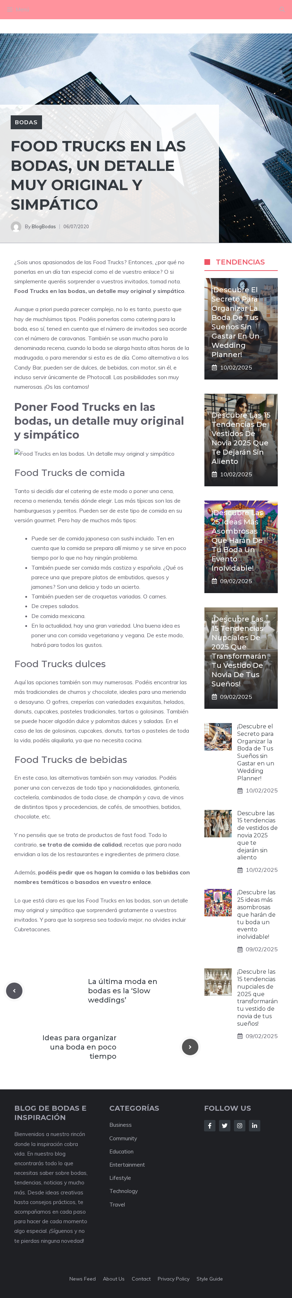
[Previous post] (14, 990)
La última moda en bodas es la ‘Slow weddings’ (122, 990)
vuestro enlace (130, 881)
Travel (117, 1204)
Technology (123, 1191)
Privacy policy (173, 1279)
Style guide (210, 1279)
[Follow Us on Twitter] (224, 1125)
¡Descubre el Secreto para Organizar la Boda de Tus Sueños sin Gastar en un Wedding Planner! (255, 752)
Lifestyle (120, 1177)
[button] (282, 9)
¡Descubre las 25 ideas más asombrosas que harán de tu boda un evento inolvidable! (238, 540)
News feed (82, 1279)
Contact (141, 1279)
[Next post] (190, 1047)
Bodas (26, 122)
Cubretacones (32, 929)
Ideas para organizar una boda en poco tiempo (79, 1047)
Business (120, 1124)
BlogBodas (44, 226)
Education (121, 1151)
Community (123, 1138)
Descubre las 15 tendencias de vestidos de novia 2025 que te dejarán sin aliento (257, 835)
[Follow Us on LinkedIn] (254, 1125)
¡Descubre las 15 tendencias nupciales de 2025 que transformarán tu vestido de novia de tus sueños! (257, 997)
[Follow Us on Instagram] (239, 1125)
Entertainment (127, 1164)
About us (114, 1279)
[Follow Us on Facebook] (209, 1125)
